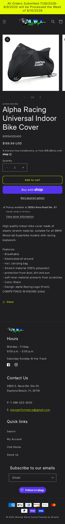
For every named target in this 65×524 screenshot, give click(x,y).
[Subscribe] (52, 478)
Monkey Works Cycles (26, 517)
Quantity (7, 160)
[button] (4, 21)
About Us (12, 454)
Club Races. (14, 446)
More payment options (32, 198)
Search (11, 431)
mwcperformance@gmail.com (30, 409)
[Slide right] (40, 97)
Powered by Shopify (48, 517)
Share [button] (10, 301)
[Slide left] (25, 97)
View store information (20, 216)
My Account (14, 439)
